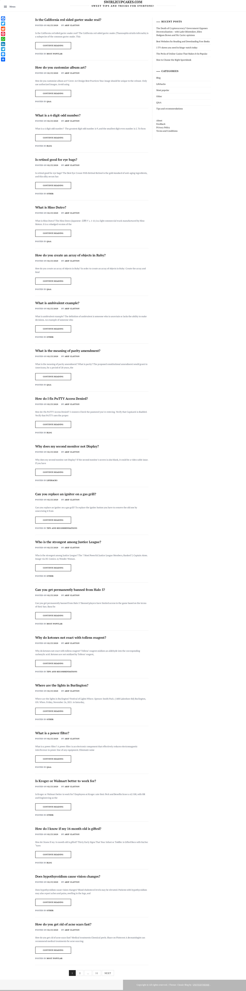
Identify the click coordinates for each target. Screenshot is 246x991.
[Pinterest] (3, 33)
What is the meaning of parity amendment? (67, 351)
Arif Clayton (72, 25)
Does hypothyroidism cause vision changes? (67, 876)
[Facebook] (3, 18)
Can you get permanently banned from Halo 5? (70, 590)
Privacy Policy (163, 127)
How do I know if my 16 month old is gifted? (68, 829)
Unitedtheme (201, 984)
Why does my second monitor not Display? (67, 446)
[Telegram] (3, 49)
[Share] (3, 59)
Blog (49, 146)
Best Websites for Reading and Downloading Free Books (183, 41)
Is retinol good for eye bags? (56, 159)
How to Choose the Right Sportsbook (173, 59)
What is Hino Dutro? (50, 207)
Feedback (160, 123)
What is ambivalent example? (57, 303)
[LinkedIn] (3, 44)
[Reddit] (3, 28)
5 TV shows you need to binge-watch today (176, 47)
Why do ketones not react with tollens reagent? (70, 637)
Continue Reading (53, 45)
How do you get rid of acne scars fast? (63, 924)
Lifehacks (52, 480)
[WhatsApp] (3, 38)
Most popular (55, 53)
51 (96, 973)
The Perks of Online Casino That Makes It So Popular (181, 53)
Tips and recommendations (62, 528)
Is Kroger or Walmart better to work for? (65, 781)
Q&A (49, 101)
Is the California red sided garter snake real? (68, 20)
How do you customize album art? (60, 67)
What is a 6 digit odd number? (57, 115)
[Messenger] (3, 54)
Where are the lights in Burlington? (61, 685)
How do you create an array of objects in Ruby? (70, 255)
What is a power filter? (52, 733)
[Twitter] (3, 23)
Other (50, 193)
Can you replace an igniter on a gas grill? (65, 494)
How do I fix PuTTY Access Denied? (61, 398)
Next (108, 973)
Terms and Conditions (166, 130)
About (159, 120)
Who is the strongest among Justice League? (68, 542)
